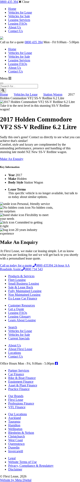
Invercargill (15, 451)
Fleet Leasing (17, 280)
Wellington (15, 429)
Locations (14, 352)
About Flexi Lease (20, 349)
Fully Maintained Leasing (24, 291)
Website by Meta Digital (15, 480)
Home (12, 9)
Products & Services (21, 276)
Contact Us (15, 31)
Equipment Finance (20, 381)
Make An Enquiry (11, 159)
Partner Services (18, 370)
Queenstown (16, 444)
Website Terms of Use (22, 462)
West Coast (15, 440)
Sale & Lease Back (20, 287)
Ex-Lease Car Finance (22, 298)
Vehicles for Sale (19, 16)
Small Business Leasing (23, 283)
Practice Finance (19, 389)
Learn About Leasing (22, 320)
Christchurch (16, 436)
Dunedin (13, 447)
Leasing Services (19, 20)
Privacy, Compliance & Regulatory (31, 465)
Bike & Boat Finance (22, 378)
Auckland (14, 418)
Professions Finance (21, 403)
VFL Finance (16, 407)
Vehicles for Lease (20, 12)
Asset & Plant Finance (22, 385)
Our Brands (15, 396)
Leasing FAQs (17, 23)
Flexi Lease (15, 399)
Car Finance (16, 374)
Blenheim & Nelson (21, 432)
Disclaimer (15, 469)
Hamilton (14, 425)
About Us (14, 27)
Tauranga (14, 421)
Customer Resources (21, 305)
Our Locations (17, 414)
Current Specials (19, 338)
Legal (12, 458)
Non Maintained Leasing (24, 294)
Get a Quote (16, 309)
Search (12, 327)
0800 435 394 (9, 2)
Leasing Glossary (19, 316)
